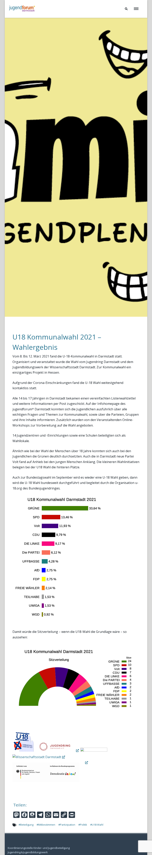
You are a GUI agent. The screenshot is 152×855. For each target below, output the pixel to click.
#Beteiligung (26, 824)
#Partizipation (66, 824)
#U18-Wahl (96, 824)
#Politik (82, 824)
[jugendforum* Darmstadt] (22, 16)
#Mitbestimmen (46, 824)
